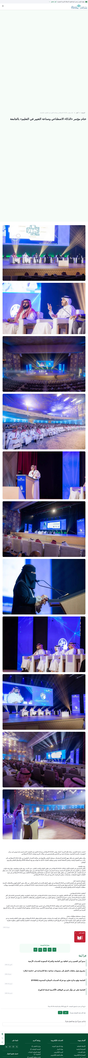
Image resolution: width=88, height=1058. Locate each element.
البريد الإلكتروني (58, 1052)
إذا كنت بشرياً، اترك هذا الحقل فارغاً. (75, 1021)
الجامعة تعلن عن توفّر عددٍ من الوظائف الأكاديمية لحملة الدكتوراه (61, 990)
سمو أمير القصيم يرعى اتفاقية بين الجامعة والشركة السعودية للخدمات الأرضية (56, 961)
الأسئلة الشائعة (81, 1046)
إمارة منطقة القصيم (35, 1057)
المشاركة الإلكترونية (79, 1055)
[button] (44, 842)
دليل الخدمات (81, 1052)
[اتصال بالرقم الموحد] (2, 1038)
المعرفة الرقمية (80, 1049)
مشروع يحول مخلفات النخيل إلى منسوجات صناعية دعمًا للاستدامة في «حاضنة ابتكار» (54, 971)
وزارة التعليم (37, 1046)
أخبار (77, 112)
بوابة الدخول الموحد (57, 1046)
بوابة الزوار (60, 1049)
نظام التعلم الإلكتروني (57, 1055)
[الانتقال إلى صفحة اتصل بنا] (2, 1042)
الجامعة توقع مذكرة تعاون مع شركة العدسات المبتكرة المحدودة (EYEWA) (58, 980)
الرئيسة (83, 112)
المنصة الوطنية (36, 1049)
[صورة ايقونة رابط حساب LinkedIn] (6, 1046)
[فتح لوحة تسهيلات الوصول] (2, 1034)
